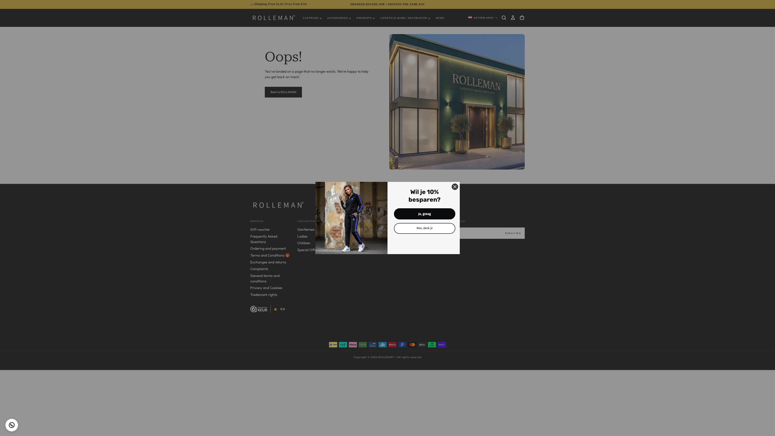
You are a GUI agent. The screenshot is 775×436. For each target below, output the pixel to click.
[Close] (455, 187)
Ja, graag (424, 214)
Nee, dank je (425, 228)
